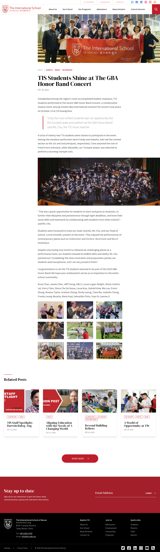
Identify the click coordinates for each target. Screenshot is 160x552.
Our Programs (84, 9)
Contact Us (120, 2)
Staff (133, 531)
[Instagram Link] (146, 2)
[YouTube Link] (150, 2)
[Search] (156, 9)
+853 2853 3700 (26, 533)
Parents (134, 528)
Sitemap (7, 548)
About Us (53, 9)
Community (110, 531)
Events (49, 70)
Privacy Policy (22, 548)
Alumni (134, 535)
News (40, 70)
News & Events (118, 9)
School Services (138, 9)
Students (134, 524)
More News (78, 458)
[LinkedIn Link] (141, 2)
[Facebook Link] (136, 2)
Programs (109, 535)
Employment (105, 2)
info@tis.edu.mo (29, 536)
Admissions (102, 9)
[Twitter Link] (132, 2)
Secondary (67, 70)
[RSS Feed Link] (154, 2)
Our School (67, 9)
